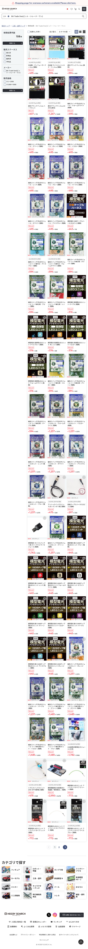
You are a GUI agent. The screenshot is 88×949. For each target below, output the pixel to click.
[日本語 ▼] (67, 9)
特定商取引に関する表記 (47, 935)
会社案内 (12, 935)
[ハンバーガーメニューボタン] (84, 9)
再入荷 (8, 53)
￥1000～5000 (11, 84)
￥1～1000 (10, 81)
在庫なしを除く (35, 32)
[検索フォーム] (79, 9)
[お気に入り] (72, 9)
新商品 (8, 56)
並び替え (52, 32)
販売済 (8, 59)
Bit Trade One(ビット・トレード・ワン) (13, 71)
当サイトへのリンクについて (69, 935)
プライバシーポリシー (28, 935)
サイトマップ (44, 940)
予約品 (8, 62)
